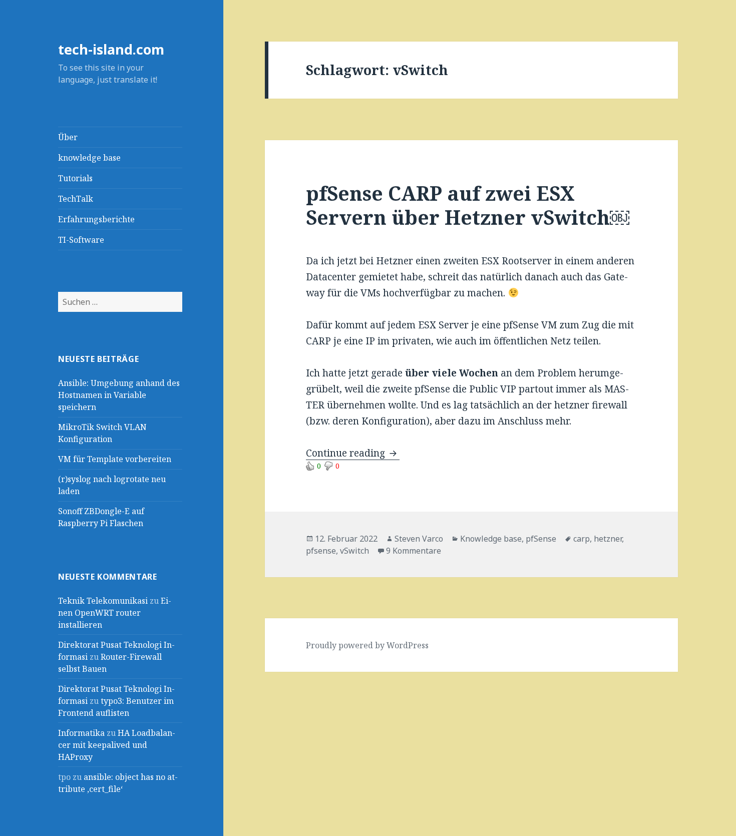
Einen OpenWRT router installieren (114, 612)
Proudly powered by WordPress (367, 645)
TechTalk (75, 198)
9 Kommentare (413, 550)
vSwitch (354, 550)
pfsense (321, 550)
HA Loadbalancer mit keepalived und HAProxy (116, 744)
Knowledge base (491, 538)
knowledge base (89, 157)
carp (581, 538)
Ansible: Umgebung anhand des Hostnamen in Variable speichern (119, 394)
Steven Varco (419, 538)
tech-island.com (111, 49)
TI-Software (81, 239)
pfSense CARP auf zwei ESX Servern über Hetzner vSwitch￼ (467, 205)
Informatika (81, 732)
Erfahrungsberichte (96, 219)
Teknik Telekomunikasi (103, 600)
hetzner (608, 538)
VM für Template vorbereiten (114, 459)
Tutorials (75, 178)
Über (68, 137)
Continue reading (353, 453)
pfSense (541, 538)
